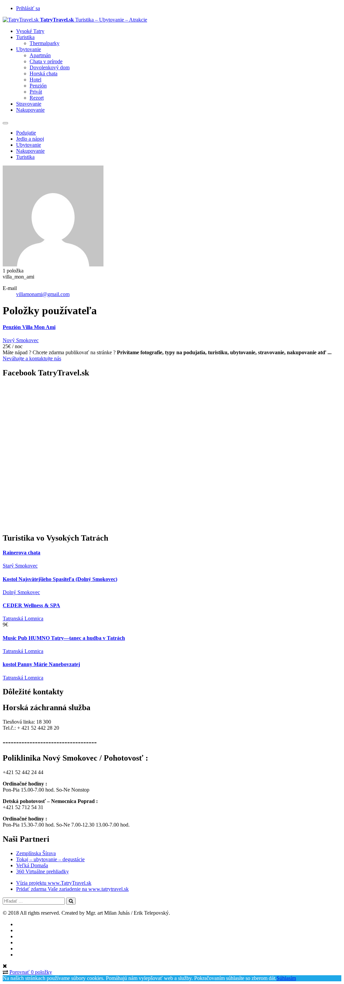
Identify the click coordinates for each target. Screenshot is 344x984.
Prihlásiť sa (28, 8)
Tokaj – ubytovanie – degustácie (50, 859)
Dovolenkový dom (50, 67)
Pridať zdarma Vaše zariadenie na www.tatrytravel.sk (72, 889)
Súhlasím (286, 978)
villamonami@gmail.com (43, 294)
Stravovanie (28, 104)
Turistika (25, 37)
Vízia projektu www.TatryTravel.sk (53, 883)
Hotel (35, 79)
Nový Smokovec (21, 340)
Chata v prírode (46, 61)
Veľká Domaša (32, 865)
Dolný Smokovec (21, 592)
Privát (36, 92)
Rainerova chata (21, 552)
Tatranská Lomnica (23, 618)
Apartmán (40, 55)
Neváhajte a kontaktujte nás (32, 358)
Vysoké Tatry (30, 31)
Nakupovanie (30, 110)
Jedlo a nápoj (30, 139)
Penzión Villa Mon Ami (29, 327)
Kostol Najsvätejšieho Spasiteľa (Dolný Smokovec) (60, 579)
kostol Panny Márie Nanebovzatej (41, 664)
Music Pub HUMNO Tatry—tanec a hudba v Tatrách (64, 638)
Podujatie (26, 133)
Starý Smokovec (20, 566)
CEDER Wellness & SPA (31, 605)
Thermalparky (44, 43)
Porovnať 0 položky (30, 972)
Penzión (38, 85)
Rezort (37, 98)
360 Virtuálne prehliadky (42, 871)
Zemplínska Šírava (36, 853)
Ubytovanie (28, 49)
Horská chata (43, 73)
